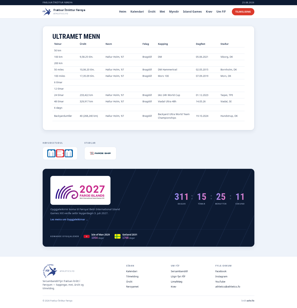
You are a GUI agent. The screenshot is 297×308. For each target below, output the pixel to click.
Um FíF (221, 11)
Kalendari (137, 11)
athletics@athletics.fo (227, 286)
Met (162, 11)
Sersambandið (179, 271)
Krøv (209, 11)
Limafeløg (176, 281)
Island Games (192, 11)
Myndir (174, 11)
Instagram (221, 276)
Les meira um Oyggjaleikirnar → (69, 219)
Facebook (221, 271)
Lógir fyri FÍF (178, 276)
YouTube (220, 281)
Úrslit (152, 11)
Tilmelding (243, 11)
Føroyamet (132, 286)
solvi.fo (250, 300)
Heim (122, 11)
